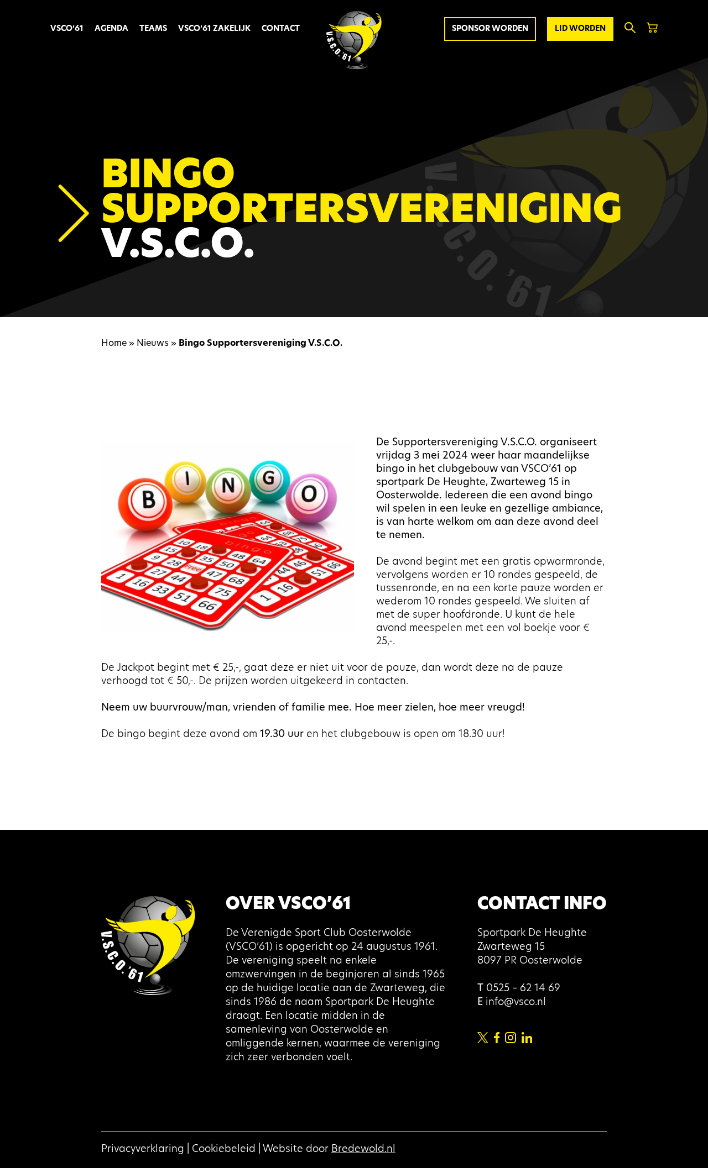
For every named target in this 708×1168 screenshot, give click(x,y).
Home (114, 343)
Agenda (111, 29)
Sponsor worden (490, 29)
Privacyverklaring (142, 1150)
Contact (281, 29)
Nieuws (153, 343)
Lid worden (580, 29)
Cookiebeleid (224, 1150)
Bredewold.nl (363, 1150)
